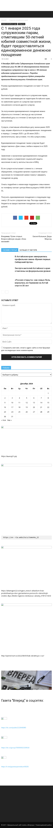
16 (5, 407)
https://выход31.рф (9, 456)
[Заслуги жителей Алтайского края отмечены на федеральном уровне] (7, 271)
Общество (22, 24)
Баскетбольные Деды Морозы (42, 237)
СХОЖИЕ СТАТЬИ (10, 250)
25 (19, 412)
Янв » (9, 420)
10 (12, 402)
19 (27, 407)
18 (19, 407)
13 (34, 402)
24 (12, 412)
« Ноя (3, 420)
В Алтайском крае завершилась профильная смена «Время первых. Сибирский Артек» (33, 259)
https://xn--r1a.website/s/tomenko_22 (21, 537)
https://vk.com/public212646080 (13, 728)
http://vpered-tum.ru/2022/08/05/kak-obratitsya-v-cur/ (22, 656)
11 (19, 402)
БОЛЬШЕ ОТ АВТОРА (28, 250)
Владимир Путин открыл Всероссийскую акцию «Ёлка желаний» (13, 239)
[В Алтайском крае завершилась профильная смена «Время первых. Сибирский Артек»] (7, 259)
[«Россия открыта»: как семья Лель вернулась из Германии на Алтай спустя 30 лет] (7, 283)
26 (27, 412)
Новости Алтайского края (18, 20)
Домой (3, 20)
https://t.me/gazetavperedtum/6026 (15, 767)
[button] (49, 14)
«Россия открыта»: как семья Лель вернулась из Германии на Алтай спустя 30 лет (32, 283)
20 (34, 407)
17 (12, 407)
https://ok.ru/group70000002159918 (15, 748)
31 (12, 416)
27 (34, 412)
